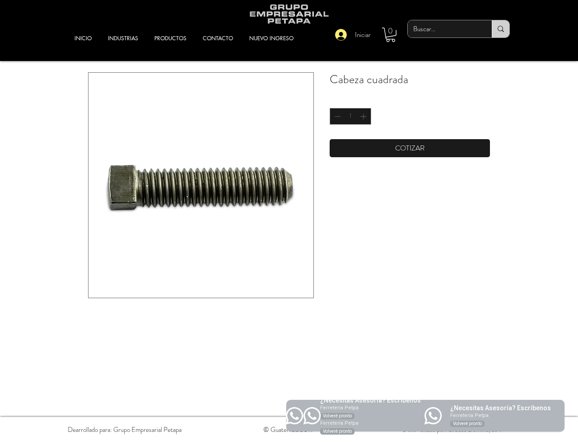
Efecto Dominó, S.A (474, 430)
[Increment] (364, 116)
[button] (390, 35)
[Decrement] (336, 116)
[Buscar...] (500, 28)
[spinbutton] (350, 116)
